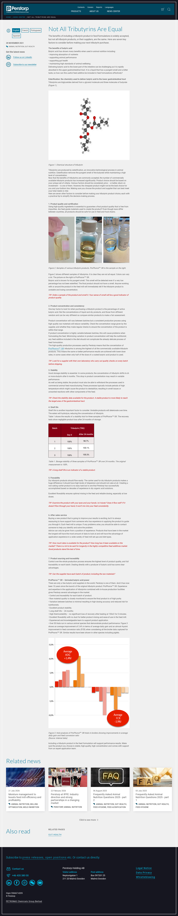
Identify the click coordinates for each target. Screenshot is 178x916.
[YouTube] (40, 883)
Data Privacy (144, 872)
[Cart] (162, 9)
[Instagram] (24, 883)
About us (94, 11)
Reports (99, 7)
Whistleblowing (145, 877)
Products (76, 11)
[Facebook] (17, 883)
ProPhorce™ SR (56, 348)
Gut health (55, 834)
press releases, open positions (44, 857)
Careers (90, 7)
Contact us (18, 868)
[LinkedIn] (9, 883)
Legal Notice (144, 868)
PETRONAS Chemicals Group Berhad (24, 901)
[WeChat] (32, 883)
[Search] (168, 9)
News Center (113, 11)
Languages (109, 7)
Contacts (81, 7)
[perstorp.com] (18, 9)
